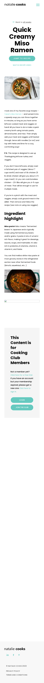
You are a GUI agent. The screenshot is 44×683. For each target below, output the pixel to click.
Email (6, 483)
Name (7, 471)
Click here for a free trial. (22, 375)
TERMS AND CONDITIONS (16, 675)
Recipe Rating (27, 460)
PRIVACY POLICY (13, 671)
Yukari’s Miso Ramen (13, 114)
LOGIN (22, 400)
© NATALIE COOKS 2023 (16, 666)
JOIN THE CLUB (22, 407)
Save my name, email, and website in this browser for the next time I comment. (21, 497)
